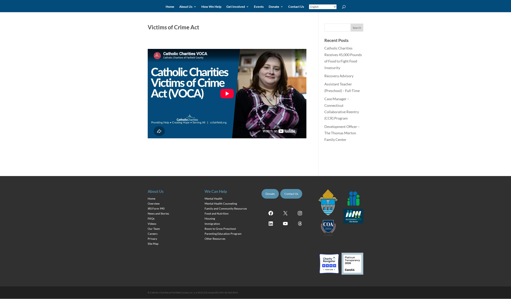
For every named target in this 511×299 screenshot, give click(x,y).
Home (170, 6)
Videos (152, 223)
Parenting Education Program (223, 233)
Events (259, 6)
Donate (274, 6)
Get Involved (235, 6)
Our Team (154, 228)
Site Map (153, 243)
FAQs (151, 218)
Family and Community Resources (226, 208)
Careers (152, 233)
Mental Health (213, 198)
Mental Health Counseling (221, 203)
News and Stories (158, 213)
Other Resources (215, 238)
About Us (185, 6)
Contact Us (296, 6)
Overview (154, 203)
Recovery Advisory (339, 76)
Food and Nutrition (217, 213)
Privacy (152, 238)
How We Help (211, 6)
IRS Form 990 (156, 208)
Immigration (212, 223)
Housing (210, 218)
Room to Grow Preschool (220, 228)
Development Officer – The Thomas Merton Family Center (342, 133)
